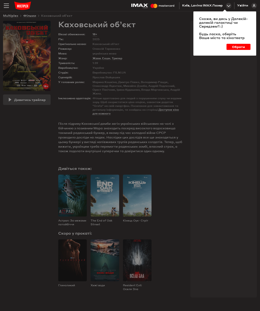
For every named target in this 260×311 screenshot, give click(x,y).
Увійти (242, 5)
